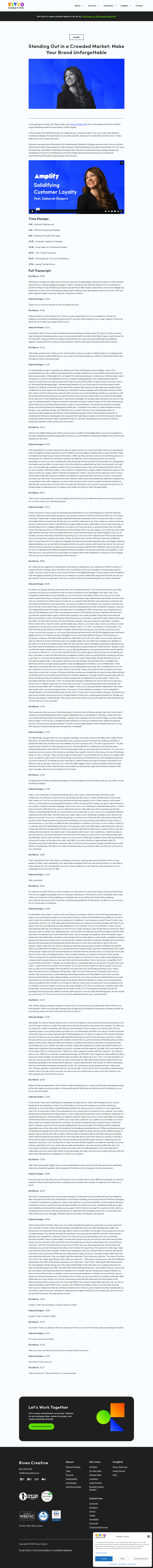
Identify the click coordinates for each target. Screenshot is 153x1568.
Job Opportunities (73, 1487)
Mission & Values (73, 1467)
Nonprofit (93, 1523)
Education (93, 1507)
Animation (93, 1479)
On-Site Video (95, 1471)
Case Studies (71, 1483)
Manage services (101, 1553)
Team (68, 1471)
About (77, 5)
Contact (139, 5)
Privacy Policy (122, 1564)
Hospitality (94, 1519)
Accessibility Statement (62, 1550)
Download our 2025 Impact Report (98, 16)
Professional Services (98, 1527)
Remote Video (95, 1475)
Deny (122, 1559)
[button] (148, 1536)
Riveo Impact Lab (120, 1467)
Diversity (70, 1475)
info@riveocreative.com (29, 1473)
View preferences (141, 1559)
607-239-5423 (25, 1469)
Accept (104, 1559)
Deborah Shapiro (77, 124)
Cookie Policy (113, 1564)
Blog (115, 1475)
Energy (92, 1511)
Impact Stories (119, 1471)
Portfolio (93, 1467)
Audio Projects (95, 1483)
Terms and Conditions (41, 1550)
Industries (108, 5)
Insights (124, 5)
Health (92, 1515)
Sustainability (71, 1479)
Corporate (93, 1503)
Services (92, 5)
